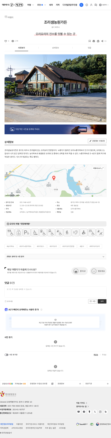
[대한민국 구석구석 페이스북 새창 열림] (84, 412)
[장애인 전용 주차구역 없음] (27, 232)
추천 (39, 5)
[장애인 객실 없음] (92, 232)
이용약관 (19, 424)
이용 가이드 (80, 403)
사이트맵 (62, 428)
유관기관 (88, 384)
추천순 (104, 355)
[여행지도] (96, 5)
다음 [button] (101, 88)
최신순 (96, 355)
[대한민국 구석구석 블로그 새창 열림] (78, 412)
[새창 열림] (93, 41)
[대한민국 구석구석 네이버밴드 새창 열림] (105, 412)
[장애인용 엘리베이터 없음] (18, 232)
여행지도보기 (98, 168)
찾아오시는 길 (81, 406)
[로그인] (91, 5)
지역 (58, 5)
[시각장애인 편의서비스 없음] (67, 232)
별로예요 (101, 271)
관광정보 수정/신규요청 (38, 384)
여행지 (10, 17)
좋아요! (83, 271)
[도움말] (6, 301)
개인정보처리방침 (6, 424)
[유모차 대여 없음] (100, 232)
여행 (29, 5)
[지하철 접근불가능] (43, 232)
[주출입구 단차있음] (35, 232)
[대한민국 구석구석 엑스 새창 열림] (95, 412)
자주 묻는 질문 (50, 428)
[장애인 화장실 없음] (10, 232)
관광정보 (61, 384)
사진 (93, 301)
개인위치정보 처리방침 (55, 424)
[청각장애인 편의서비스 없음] (75, 232)
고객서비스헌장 (17, 428)
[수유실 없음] (83, 232)
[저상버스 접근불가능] (51, 232)
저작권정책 (4, 428)
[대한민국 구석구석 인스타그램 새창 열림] (100, 412)
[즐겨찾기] (89, 41)
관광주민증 (70, 5)
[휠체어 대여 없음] (59, 232)
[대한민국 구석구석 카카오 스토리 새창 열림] (89, 412)
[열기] (103, 257)
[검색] (81, 5)
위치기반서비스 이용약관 (35, 424)
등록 (102, 301)
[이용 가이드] (87, 5)
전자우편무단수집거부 (34, 428)
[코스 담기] (97, 41)
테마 (51, 5)
